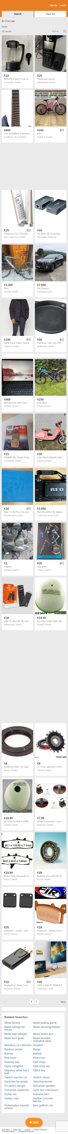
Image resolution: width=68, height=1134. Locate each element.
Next (63, 1002)
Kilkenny (52, 237)
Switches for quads (16, 1081)
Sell (35, 1122)
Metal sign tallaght (15, 1033)
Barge (37, 1049)
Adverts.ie (15, 6)
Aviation (38, 1045)
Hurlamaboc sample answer (16, 1107)
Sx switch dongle (14, 1085)
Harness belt (41, 1094)
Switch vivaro (41, 1077)
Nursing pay (11, 1061)
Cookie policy (8, 1131)
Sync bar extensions (45, 1089)
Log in (27, 1129)
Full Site (5, 1129)
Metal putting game (45, 1022)
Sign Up (53, 5)
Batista (37, 1053)
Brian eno (39, 1057)
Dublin (18, 82)
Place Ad (50, 14)
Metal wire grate (14, 1038)
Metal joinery (12, 1022)
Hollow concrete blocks (43, 1100)
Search (17, 14)
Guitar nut (10, 1094)
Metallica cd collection (18, 1045)
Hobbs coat (11, 1098)
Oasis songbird (13, 1066)
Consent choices (26, 1131)
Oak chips (39, 1061)
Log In (63, 5)
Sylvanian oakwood (16, 1089)
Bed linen (10, 1057)
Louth (50, 989)
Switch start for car (15, 1077)
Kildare (15, 570)
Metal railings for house (14, 1028)
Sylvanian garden (44, 1085)
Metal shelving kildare (46, 1026)
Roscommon (20, 137)
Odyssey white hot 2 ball (16, 1072)
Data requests (40, 1129)
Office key (39, 1070)
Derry (49, 292)
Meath (51, 346)
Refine (55, 31)
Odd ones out (41, 1066)
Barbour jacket (13, 1049)
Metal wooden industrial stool (42, 1039)
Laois (19, 515)
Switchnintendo (42, 1081)
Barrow (8, 1053)
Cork (56, 515)
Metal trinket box (43, 1033)
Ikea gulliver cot (42, 1105)
